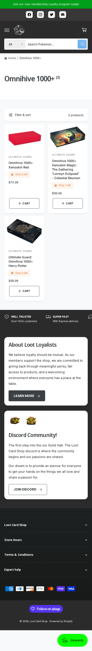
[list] (46, 319)
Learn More (24, 396)
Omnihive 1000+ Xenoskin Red (21, 165)
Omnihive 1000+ (30, 58)
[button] (7, 30)
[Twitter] (51, 14)
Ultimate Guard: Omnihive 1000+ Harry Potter (21, 261)
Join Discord (25, 489)
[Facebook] (29, 14)
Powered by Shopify (61, 621)
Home (12, 58)
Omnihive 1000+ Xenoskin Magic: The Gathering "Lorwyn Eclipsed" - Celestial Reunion (66, 169)
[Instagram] (40, 14)
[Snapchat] (62, 14)
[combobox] (57, 44)
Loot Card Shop (38, 621)
